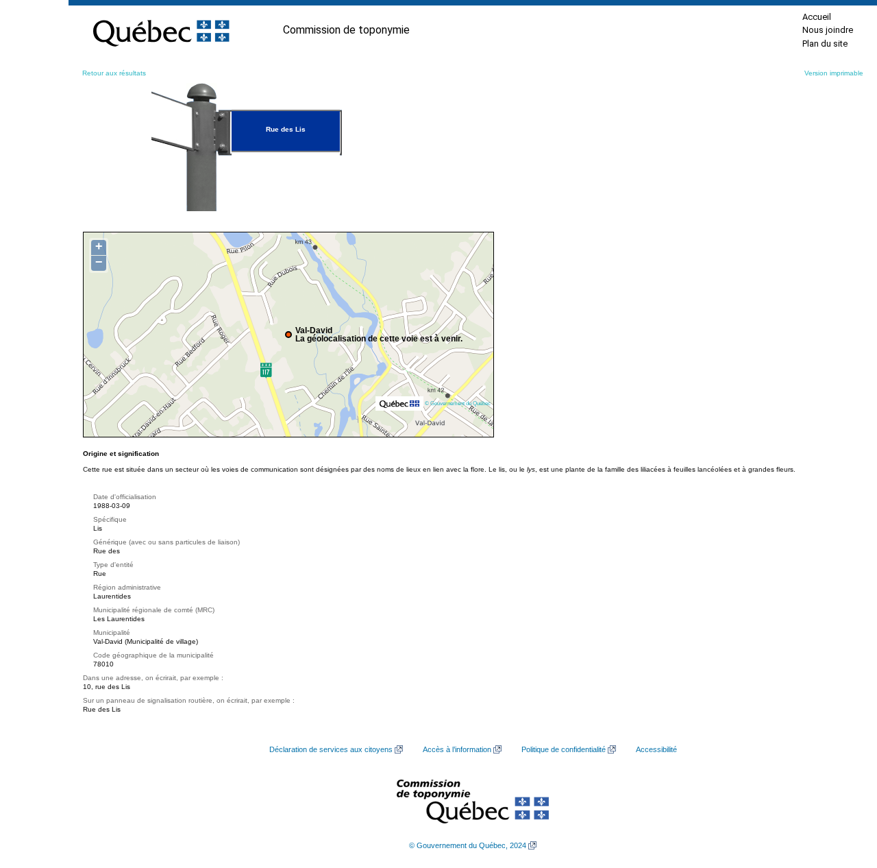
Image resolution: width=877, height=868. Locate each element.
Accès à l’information (457, 749)
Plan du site (825, 43)
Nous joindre (827, 30)
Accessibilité (656, 749)
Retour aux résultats (114, 73)
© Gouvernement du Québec (458, 403)
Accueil (816, 17)
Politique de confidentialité (563, 749)
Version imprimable (833, 73)
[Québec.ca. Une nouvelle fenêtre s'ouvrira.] (161, 30)
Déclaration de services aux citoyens (331, 749)
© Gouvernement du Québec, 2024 (467, 845)
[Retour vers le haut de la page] (842, 792)
